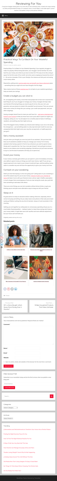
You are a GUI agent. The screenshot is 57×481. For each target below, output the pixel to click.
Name (6, 348)
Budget (7, 295)
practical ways (24, 89)
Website (6, 357)
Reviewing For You (28, 3)
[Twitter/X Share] (12, 289)
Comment (7, 324)
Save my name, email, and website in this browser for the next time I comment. (28, 362)
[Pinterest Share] (8, 289)
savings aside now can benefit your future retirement (34, 83)
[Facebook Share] (5, 289)
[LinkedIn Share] (15, 289)
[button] (2, 247)
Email (6, 353)
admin (19, 65)
